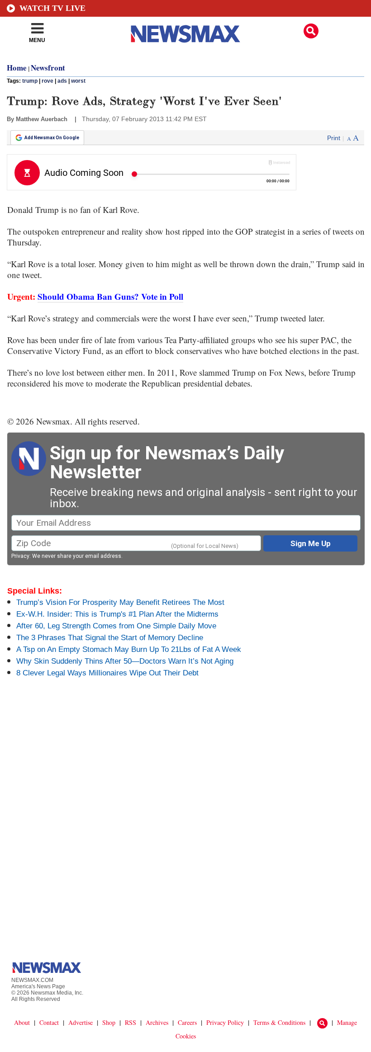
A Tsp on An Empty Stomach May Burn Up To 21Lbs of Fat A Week (128, 649)
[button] (311, 31)
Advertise (80, 1022)
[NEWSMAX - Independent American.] (185, 34)
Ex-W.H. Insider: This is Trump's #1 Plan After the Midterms (117, 614)
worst (78, 81)
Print (333, 138)
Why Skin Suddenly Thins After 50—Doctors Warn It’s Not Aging (124, 661)
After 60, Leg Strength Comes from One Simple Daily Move (116, 626)
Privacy (20, 556)
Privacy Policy (225, 1022)
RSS (130, 1022)
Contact (49, 1022)
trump (30, 81)
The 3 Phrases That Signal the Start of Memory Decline (109, 637)
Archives (157, 1022)
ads (62, 81)
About (22, 1022)
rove (47, 81)
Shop (108, 1022)
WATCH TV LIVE (52, 8)
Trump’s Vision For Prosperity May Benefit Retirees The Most (120, 602)
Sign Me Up (310, 543)
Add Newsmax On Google (51, 137)
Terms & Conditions (279, 1022)
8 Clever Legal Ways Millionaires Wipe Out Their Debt (107, 673)
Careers (187, 1022)
